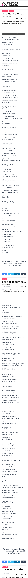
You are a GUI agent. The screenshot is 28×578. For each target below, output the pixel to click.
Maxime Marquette (6, 16)
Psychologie (4, 566)
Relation (4, 279)
